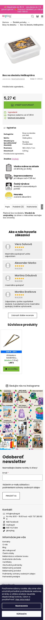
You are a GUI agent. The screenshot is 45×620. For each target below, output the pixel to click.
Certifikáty (7, 562)
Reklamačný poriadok (11, 568)
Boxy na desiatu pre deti (28, 134)
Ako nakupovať (9, 550)
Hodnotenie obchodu (11, 559)
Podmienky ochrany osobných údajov (18, 573)
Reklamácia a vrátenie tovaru (15, 556)
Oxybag (15, 159)
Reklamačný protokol (11, 570)
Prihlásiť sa (11, 496)
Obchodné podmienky (12, 565)
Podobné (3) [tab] (18, 207)
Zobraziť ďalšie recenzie (22, 315)
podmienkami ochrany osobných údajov (21, 487)
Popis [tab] (7, 207)
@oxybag (10, 530)
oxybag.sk (10, 525)
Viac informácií (22, 599)
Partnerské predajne (11, 576)
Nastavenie (21, 605)
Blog (4, 547)
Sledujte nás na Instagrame (24, 385)
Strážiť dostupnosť (24, 105)
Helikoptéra (27, 138)
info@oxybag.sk (13, 513)
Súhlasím (21, 613)
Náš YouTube (12, 527)
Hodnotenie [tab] (32, 207)
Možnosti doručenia (16, 118)
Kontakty (6, 541)
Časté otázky (8, 553)
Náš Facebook (12, 522)
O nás (5, 544)
